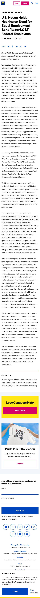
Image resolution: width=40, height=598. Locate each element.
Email (7, 488)
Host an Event (20, 570)
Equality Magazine (20, 551)
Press (20, 564)
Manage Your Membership (20, 545)
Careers (20, 557)
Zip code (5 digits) (11, 498)
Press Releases (12, 12)
